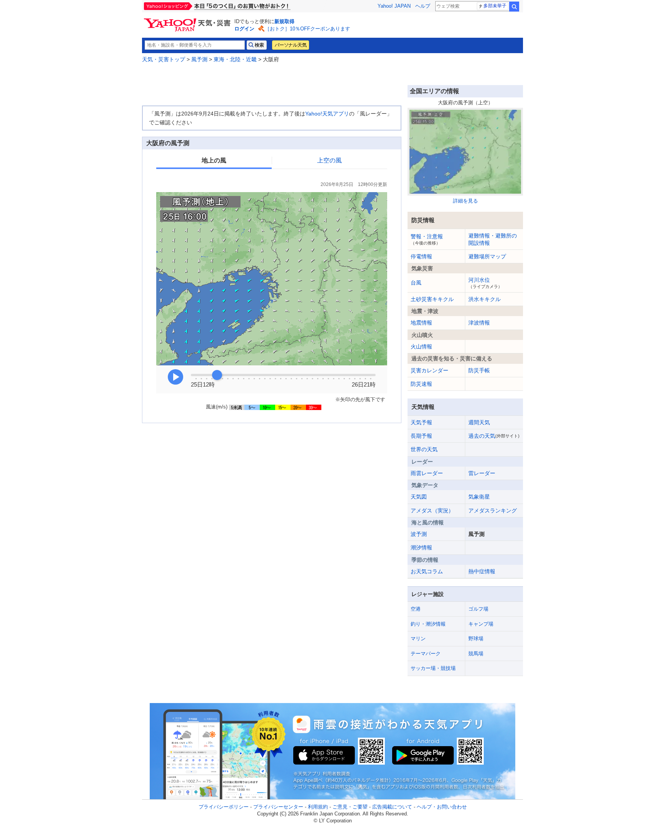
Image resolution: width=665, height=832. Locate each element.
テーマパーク (426, 653)
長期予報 (421, 436)
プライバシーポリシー (224, 807)
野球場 (475, 638)
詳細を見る (465, 201)
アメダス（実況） (432, 510)
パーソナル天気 (290, 45)
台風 (416, 283)
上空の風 (329, 160)
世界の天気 (424, 449)
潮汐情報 (421, 547)
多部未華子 (494, 5)
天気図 (419, 497)
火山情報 (421, 346)
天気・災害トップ (163, 59)
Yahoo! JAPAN (394, 6)
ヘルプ (422, 6)
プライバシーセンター (278, 807)
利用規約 (318, 807)
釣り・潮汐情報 (428, 624)
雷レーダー (481, 473)
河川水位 (485, 282)
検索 (514, 7)
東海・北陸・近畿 (235, 59)
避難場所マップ (487, 256)
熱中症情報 (481, 571)
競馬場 (475, 653)
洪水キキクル (484, 299)
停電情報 (421, 256)
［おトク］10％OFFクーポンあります (307, 29)
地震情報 (421, 323)
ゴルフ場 (478, 609)
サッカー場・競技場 (433, 668)
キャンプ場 (480, 624)
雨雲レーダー (427, 473)
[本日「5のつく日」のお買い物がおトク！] (234, 6)
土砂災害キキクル (432, 299)
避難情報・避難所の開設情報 (492, 239)
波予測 (419, 534)
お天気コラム (427, 571)
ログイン (244, 29)
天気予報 (421, 422)
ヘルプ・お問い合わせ (442, 807)
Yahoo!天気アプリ (327, 113)
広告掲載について (392, 807)
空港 (416, 609)
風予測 (199, 59)
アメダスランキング (492, 510)
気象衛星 (479, 497)
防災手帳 (479, 370)
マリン (418, 638)
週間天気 (479, 422)
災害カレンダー (429, 370)
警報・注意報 (427, 239)
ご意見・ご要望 (350, 807)
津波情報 (479, 323)
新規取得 (284, 21)
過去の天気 (494, 436)
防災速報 (421, 384)
